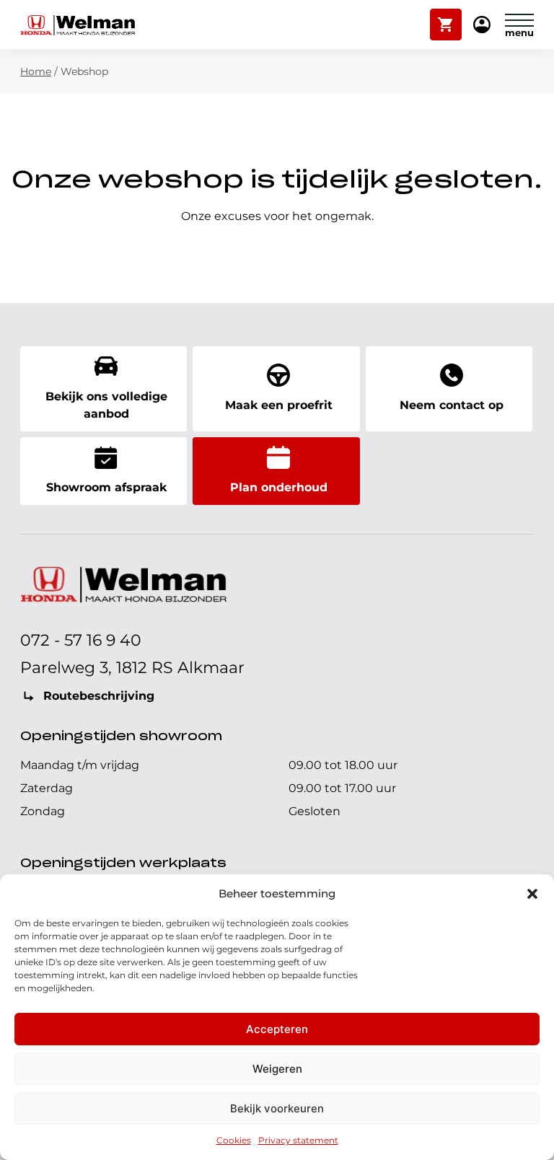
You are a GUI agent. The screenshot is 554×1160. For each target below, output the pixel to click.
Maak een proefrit (279, 405)
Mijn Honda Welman (482, 25)
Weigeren (277, 1069)
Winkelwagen (446, 18)
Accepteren (277, 1029)
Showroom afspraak (106, 487)
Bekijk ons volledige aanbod (106, 405)
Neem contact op (452, 405)
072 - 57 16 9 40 (80, 640)
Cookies (233, 1140)
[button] (532, 894)
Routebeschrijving (98, 696)
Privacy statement (298, 1140)
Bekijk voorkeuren (277, 1108)
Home (35, 71)
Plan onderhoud (278, 487)
